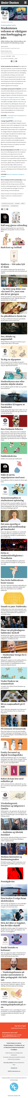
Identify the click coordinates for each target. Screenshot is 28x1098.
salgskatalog (10, 1035)
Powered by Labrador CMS (14, 1095)
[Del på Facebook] (11, 61)
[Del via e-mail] (16, 61)
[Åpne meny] (25, 3)
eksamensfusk (14, 206)
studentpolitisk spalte (7, 203)
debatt (23, 203)
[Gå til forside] (10, 3)
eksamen (17, 203)
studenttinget (5, 206)
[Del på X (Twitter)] (14, 61)
